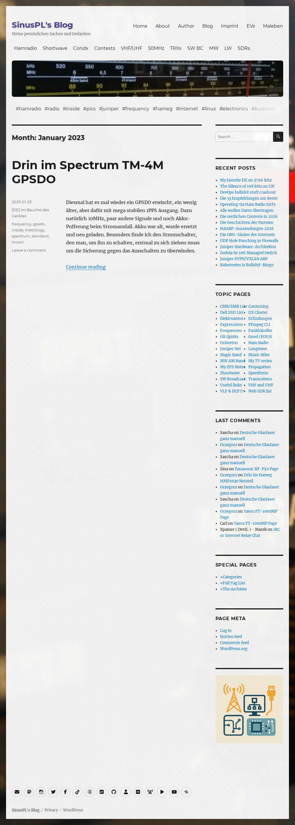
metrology (35, 230)
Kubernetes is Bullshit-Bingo (247, 265)
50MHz (156, 48)
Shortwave (55, 48)
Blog (207, 26)
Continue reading (86, 267)
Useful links (231, 385)
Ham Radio (258, 342)
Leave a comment (29, 250)
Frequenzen (231, 330)
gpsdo (39, 224)
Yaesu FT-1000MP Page (255, 523)
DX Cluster (258, 312)
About (163, 26)
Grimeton (229, 342)
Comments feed (234, 642)
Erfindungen (260, 318)
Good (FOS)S (260, 336)
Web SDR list (260, 391)
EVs (251, 26)
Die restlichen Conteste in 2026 (249, 216)
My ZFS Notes (232, 367)
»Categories (231, 577)
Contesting (258, 306)
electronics (235, 109)
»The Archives (233, 589)
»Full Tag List (232, 583)
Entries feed (231, 636)
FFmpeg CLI (259, 324)
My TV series (260, 360)
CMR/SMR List (233, 306)
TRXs (175, 48)
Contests (104, 48)
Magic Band (231, 354)
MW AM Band (232, 360)
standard (40, 236)
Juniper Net (230, 348)
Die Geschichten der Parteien (246, 222)
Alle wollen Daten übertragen (246, 210)
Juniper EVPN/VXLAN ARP (244, 258)
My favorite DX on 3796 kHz (246, 180)
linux (210, 109)
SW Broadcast (232, 379)
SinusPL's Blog (42, 25)
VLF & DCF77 (232, 391)
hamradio (30, 109)
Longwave (257, 348)
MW (214, 48)
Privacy (51, 810)
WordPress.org (233, 648)
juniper (110, 109)
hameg (164, 109)
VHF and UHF (260, 385)
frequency (137, 109)
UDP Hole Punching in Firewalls (249, 240)
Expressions (231, 324)
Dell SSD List (231, 312)
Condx (80, 48)
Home (140, 26)
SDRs (244, 48)
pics (91, 109)
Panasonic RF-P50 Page (256, 469)
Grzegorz (228, 444)
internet (188, 109)
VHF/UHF (131, 48)
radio (53, 109)
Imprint (230, 26)
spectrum (21, 236)
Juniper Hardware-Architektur (248, 246)
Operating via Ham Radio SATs (248, 204)
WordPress (73, 810)
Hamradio (25, 48)
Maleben (273, 26)
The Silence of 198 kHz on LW (247, 186)
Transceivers (260, 379)
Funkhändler (260, 330)
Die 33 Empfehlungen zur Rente (249, 198)
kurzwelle (266, 109)
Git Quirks (229, 336)
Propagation (259, 367)
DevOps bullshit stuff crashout (248, 192)
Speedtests (258, 373)
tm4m (18, 242)
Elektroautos (231, 318)
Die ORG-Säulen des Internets (247, 234)
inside (73, 109)
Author (186, 26)
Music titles (259, 354)
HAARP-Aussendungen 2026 (247, 228)
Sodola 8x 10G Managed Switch (248, 252)
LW (228, 48)
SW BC (195, 48)
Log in (226, 630)
